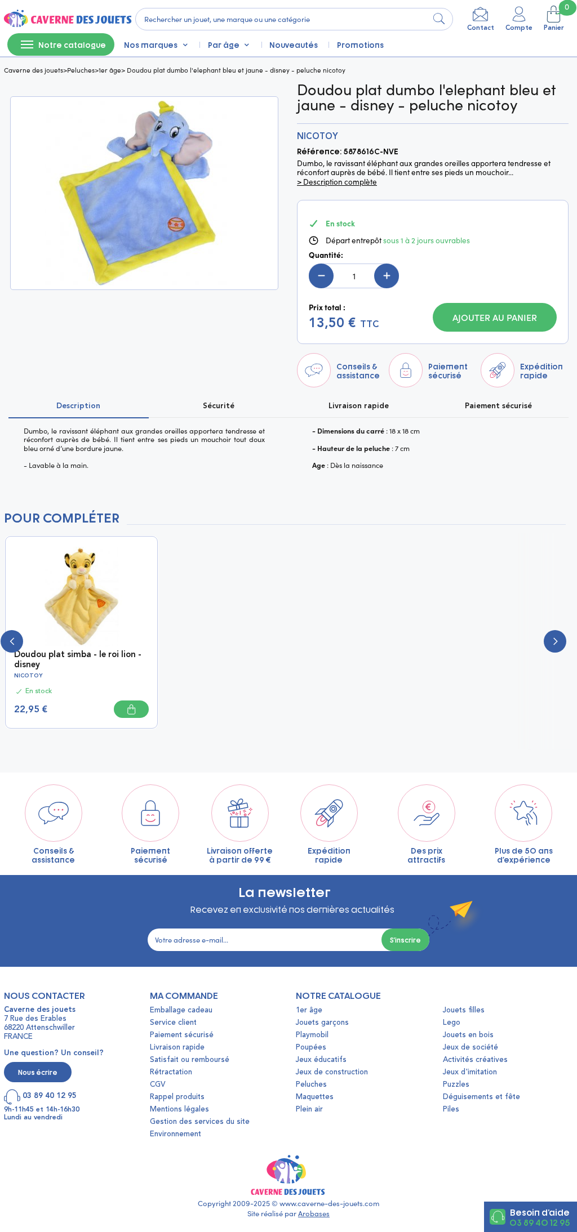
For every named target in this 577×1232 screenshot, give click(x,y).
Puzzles (456, 1084)
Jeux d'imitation (470, 1072)
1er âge (110, 69)
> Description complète (337, 181)
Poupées (311, 1047)
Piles (451, 1109)
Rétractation (171, 1072)
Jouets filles (464, 1010)
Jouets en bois (468, 1035)
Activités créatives (475, 1060)
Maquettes (315, 1097)
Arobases (314, 1213)
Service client (173, 1022)
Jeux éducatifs (321, 1060)
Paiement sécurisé (182, 1035)
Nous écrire (37, 1072)
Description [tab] (78, 406)
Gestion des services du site (200, 1122)
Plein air (309, 1109)
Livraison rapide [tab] (359, 406)
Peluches (81, 69)
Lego (451, 1022)
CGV (157, 1084)
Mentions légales (179, 1109)
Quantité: (326, 255)
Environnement (175, 1134)
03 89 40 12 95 (539, 1222)
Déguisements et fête (481, 1097)
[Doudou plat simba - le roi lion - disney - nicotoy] (81, 595)
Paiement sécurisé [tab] (498, 406)
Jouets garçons (322, 1022)
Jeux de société (470, 1047)
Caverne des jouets (33, 69)
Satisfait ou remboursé (189, 1060)
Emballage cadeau (181, 1010)
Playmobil (312, 1035)
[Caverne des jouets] (67, 19)
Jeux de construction (332, 1072)
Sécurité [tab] (218, 406)
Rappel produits (177, 1097)
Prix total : (327, 307)
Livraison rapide (177, 1047)
